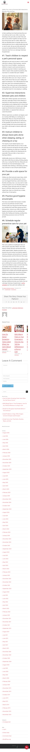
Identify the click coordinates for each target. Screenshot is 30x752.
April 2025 (5, 485)
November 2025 (7, 462)
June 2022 (5, 598)
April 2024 (5, 525)
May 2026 (5, 442)
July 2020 (5, 668)
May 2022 (5, 602)
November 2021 (7, 621)
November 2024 (7, 502)
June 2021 (5, 638)
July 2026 (5, 436)
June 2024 (5, 519)
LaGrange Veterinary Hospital (8, 288)
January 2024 (6, 535)
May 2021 (5, 641)
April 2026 (5, 446)
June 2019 (5, 698)
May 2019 (5, 701)
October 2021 (6, 625)
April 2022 (5, 605)
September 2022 (7, 588)
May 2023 (5, 562)
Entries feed (6, 732)
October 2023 (6, 545)
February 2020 (6, 681)
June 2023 (5, 558)
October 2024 (6, 505)
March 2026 (6, 449)
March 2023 (6, 568)
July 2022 (5, 595)
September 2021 (7, 628)
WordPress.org (7, 739)
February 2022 (6, 611)
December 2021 (7, 618)
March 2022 (6, 608)
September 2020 (7, 661)
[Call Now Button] (27, 747)
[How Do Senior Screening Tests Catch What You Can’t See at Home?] (6, 325)
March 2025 (6, 489)
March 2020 (6, 678)
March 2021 (6, 648)
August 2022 (6, 592)
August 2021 (6, 631)
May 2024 (5, 522)
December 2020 (7, 651)
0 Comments (13, 289)
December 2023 (7, 539)
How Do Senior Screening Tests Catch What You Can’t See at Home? (6, 341)
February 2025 (6, 492)
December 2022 (7, 578)
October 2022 (6, 585)
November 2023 (7, 542)
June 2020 (5, 671)
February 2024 (6, 532)
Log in (4, 729)
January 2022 (6, 615)
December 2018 (7, 711)
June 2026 (5, 439)
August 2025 (6, 472)
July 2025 (5, 476)
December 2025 (7, 459)
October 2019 (6, 694)
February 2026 (6, 452)
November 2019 (7, 691)
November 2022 (7, 582)
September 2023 (7, 548)
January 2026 (6, 456)
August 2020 (6, 665)
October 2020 (6, 658)
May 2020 (5, 674)
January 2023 (6, 575)
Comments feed (7, 736)
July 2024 (5, 515)
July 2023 (5, 555)
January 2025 (6, 495)
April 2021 (5, 645)
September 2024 (7, 509)
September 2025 (7, 469)
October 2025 (6, 466)
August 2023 (6, 552)
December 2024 (7, 499)
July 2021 (5, 635)
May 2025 (5, 482)
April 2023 (5, 565)
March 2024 (6, 529)
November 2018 (7, 714)
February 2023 (6, 572)
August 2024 (6, 512)
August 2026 (6, 432)
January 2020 (6, 684)
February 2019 (6, 708)
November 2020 (7, 655)
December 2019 (7, 688)
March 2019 (6, 704)
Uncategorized (7, 289)
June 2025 (5, 479)
